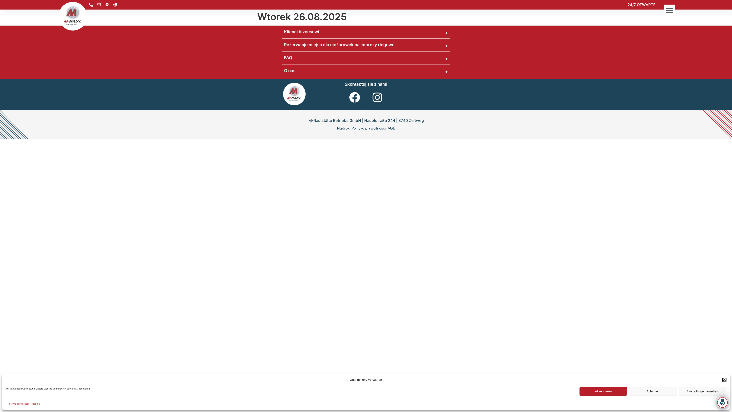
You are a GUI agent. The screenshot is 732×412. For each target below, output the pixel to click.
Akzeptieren (603, 391)
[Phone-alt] (90, 4)
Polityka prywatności (19, 403)
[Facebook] (355, 97)
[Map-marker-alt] (107, 4)
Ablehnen (653, 391)
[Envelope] (99, 4)
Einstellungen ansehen (702, 391)
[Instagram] (377, 97)
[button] (724, 380)
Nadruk (36, 403)
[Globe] (115, 4)
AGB (391, 128)
